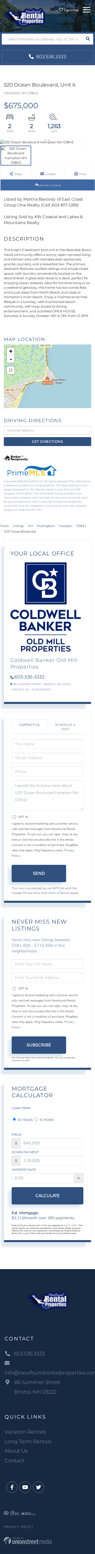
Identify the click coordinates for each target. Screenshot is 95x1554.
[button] (87, 39)
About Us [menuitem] (16, 1451)
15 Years (46, 1120)
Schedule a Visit (65, 727)
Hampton (65, 526)
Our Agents (41, 689)
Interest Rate (24, 1170)
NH (30, 526)
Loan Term (21, 1108)
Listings (18, 526)
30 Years (25, 1120)
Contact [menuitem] (14, 1461)
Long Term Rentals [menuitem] (28, 1441)
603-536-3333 (29, 677)
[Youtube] (25, 1487)
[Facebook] (12, 1487)
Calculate (47, 1195)
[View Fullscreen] (10, 370)
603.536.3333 (50, 56)
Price (17, 1134)
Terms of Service (58, 893)
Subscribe (39, 1045)
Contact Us (20, 689)
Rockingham (46, 526)
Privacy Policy (32, 893)
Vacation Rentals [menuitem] (25, 1432)
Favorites (71, 10)
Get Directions (47, 441)
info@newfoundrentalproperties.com (47, 1373)
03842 (81, 526)
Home (4, 526)
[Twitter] (38, 1487)
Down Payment (25, 1152)
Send (39, 873)
